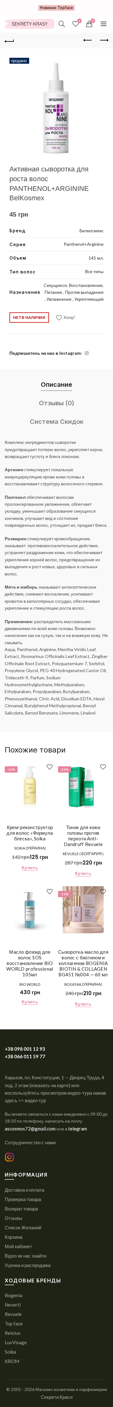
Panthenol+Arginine (84, 244)
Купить (30, 867)
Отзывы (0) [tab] (56, 403)
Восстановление (86, 285)
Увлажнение (59, 299)
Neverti (13, 1304)
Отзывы (13, 1218)
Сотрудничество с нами (30, 1142)
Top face (14, 1323)
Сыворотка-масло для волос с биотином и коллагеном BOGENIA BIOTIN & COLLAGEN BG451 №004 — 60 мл (83, 963)
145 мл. (96, 258)
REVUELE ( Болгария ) (83, 853)
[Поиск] (62, 24)
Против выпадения (84, 292)
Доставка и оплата (24, 1190)
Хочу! (69, 317)
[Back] (9, 40)
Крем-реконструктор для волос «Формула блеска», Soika (30, 832)
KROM (12, 1361)
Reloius (12, 1333)
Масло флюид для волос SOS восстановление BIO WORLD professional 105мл (29, 963)
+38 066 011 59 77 (25, 1056)
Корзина (13, 1237)
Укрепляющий (89, 299)
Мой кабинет (18, 1246)
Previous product (88, 40)
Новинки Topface (56, 7)
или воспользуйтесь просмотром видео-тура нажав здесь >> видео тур (55, 1092)
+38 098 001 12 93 (25, 1049)
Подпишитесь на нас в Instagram (45, 353)
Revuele (13, 1314)
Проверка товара (23, 1199)
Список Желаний (23, 1227)
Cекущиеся (55, 285)
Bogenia (13, 1295)
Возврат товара (21, 1208)
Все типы (94, 271)
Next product (103, 40)
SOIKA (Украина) (30, 848)
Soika (10, 1352)
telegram (77, 1128)
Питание (54, 292)
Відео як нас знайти (25, 1256)
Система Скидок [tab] (56, 421)
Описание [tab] (56, 384)
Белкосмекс (91, 230)
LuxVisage (16, 1342)
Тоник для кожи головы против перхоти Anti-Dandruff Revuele (83, 835)
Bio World (29, 984)
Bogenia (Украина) (83, 984)
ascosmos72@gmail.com (30, 1128)
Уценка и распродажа (28, 1265)
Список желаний (79, 21)
